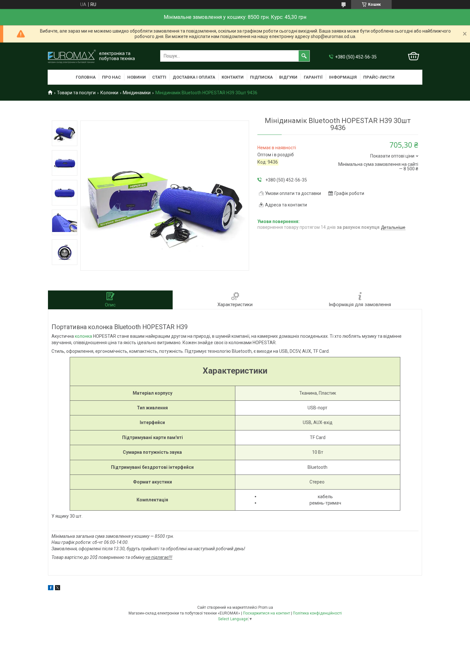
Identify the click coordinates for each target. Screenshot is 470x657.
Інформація (343, 77)
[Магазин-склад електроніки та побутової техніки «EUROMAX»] (72, 56)
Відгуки (288, 77)
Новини (136, 77)
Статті (159, 77)
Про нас (111, 77)
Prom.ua (265, 607)
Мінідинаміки (137, 92)
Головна (86, 77)
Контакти (233, 77)
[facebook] (50, 588)
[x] (57, 588)
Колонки (109, 92)
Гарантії (313, 77)
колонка (83, 336)
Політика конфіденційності (317, 613)
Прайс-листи (379, 77)
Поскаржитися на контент (266, 613)
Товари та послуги (76, 92)
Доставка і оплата (194, 77)
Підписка (261, 77)
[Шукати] (304, 55)
